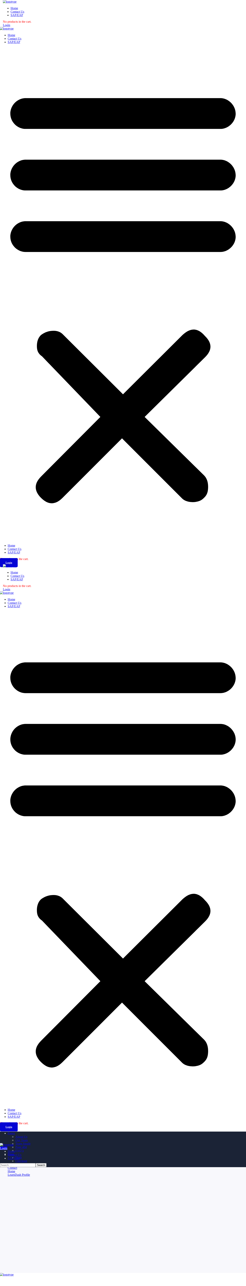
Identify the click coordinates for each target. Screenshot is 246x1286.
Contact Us (14, 38)
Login (6, 25)
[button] (123, 294)
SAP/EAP (14, 42)
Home (11, 35)
